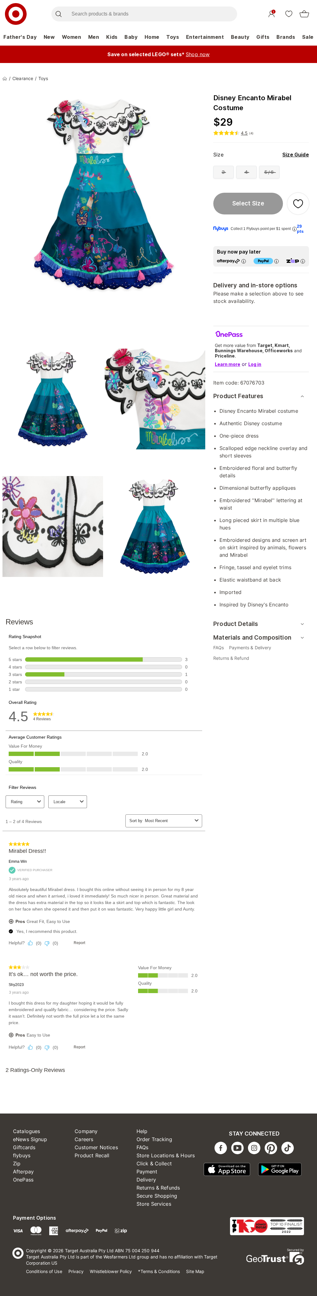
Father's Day (20, 37)
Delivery (146, 1180)
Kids (112, 37)
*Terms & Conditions (159, 1271)
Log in (254, 364)
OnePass (23, 1180)
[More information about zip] (302, 261)
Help (142, 1131)
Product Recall (92, 1155)
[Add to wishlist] (298, 203)
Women (71, 37)
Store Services (154, 1204)
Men (93, 37)
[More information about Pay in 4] (276, 261)
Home (152, 37)
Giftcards (24, 1147)
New (49, 37)
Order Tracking (154, 1139)
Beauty (240, 37)
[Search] (58, 14)
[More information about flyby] (294, 229)
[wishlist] (289, 13)
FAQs (143, 1147)
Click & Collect (154, 1163)
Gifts (263, 37)
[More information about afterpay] (243, 261)
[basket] (304, 14)
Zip (16, 1163)
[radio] (223, 172)
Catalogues (26, 1131)
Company (86, 1131)
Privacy (76, 1271)
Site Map (195, 1271)
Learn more (227, 364)
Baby (130, 37)
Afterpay (23, 1171)
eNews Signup (30, 1139)
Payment (147, 1171)
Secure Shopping (157, 1196)
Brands (285, 37)
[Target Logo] (16, 14)
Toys (172, 37)
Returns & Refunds (158, 1188)
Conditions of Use (44, 1271)
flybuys (21, 1155)
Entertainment (205, 37)
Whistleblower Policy (111, 1271)
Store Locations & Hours (166, 1155)
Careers (84, 1139)
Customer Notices (96, 1147)
